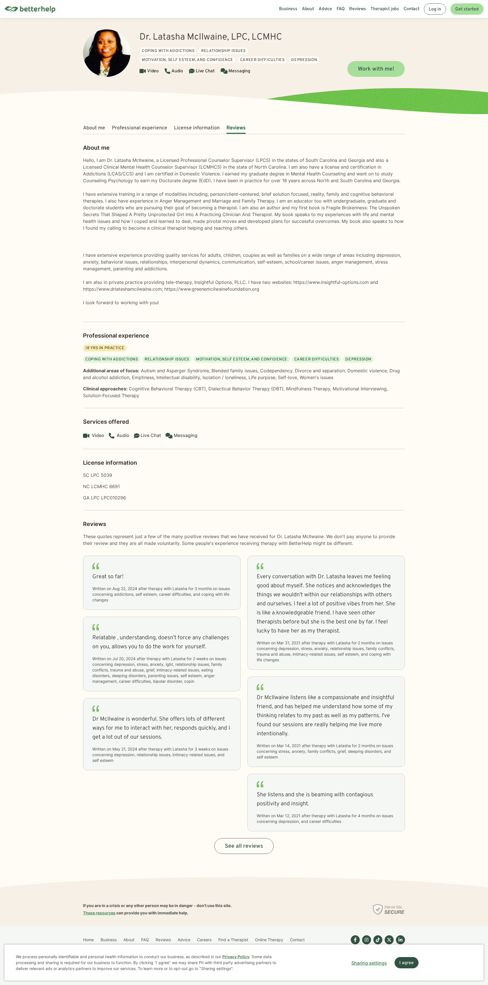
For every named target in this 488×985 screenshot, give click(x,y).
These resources (99, 912)
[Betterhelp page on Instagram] (365, 944)
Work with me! (376, 69)
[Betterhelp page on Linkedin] (399, 944)
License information (197, 128)
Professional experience (139, 128)
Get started (467, 9)
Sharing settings (369, 963)
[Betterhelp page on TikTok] (376, 944)
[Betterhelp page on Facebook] (354, 944)
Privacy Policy (235, 956)
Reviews (236, 128)
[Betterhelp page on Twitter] (388, 944)
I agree (406, 963)
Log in (435, 9)
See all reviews (244, 846)
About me (94, 128)
